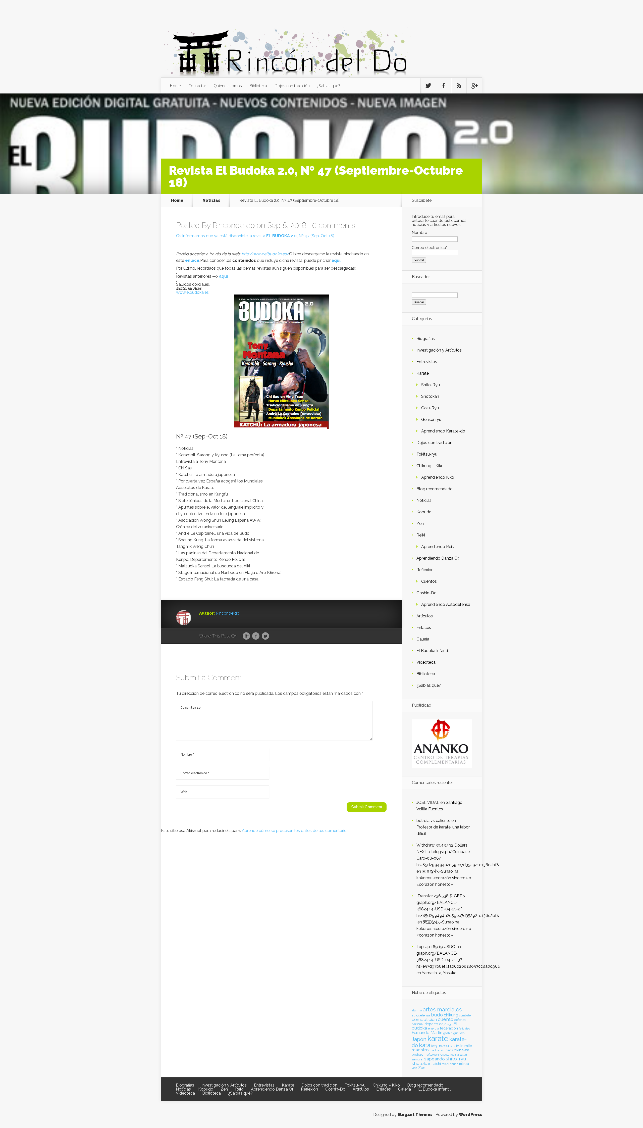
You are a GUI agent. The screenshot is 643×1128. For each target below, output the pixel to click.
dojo (443, 1024)
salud (463, 1054)
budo (437, 1014)
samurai (417, 1059)
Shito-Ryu (430, 384)
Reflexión (425, 569)
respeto (444, 1054)
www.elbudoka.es (192, 292)
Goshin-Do (426, 593)
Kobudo (424, 512)
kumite (466, 1046)
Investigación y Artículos (439, 350)
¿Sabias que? (328, 85)
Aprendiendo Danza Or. (437, 558)
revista (454, 1054)
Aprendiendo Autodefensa (445, 604)
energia (433, 1028)
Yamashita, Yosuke (439, 972)
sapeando (434, 1058)
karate (437, 1038)
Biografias (425, 338)
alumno (417, 1010)
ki (451, 1045)
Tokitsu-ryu (426, 454)
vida (414, 1068)
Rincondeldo (233, 225)
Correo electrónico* (429, 247)
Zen (420, 523)
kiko (456, 1046)
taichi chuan (450, 1064)
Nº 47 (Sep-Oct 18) (316, 235)
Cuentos (429, 581)
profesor (418, 1054)
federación (449, 1028)
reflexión (432, 1054)
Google (246, 636)
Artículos (424, 616)
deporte (431, 1024)
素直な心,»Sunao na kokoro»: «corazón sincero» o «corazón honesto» (443, 878)
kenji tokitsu (440, 1046)
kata (424, 1045)
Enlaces (423, 627)
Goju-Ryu (430, 408)
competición (424, 1019)
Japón (419, 1039)
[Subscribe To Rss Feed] (458, 86)
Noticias (211, 200)
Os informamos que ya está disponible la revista (237, 235)
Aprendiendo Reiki (438, 546)
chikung (451, 1015)
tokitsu (464, 1064)
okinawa (461, 1050)
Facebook (256, 636)
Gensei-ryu (431, 419)
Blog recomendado (434, 488)
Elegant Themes (415, 1114)
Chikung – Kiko (430, 465)
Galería (422, 639)
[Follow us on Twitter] (428, 86)
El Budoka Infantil (432, 650)
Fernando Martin (427, 1032)
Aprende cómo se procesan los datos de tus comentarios (295, 830)
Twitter (265, 636)
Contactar (197, 85)
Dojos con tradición (292, 85)
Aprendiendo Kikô (437, 477)
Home (175, 85)
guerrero (458, 1033)
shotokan (422, 1063)
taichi (437, 1064)
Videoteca (426, 662)
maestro (420, 1049)
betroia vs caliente (433, 820)
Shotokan (430, 396)
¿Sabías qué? (428, 685)
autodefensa (421, 1015)
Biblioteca (258, 85)
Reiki (420, 535)
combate (465, 1015)
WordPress (470, 1114)
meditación (437, 1050)
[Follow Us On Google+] (474, 86)
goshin (447, 1033)
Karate (422, 373)
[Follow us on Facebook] (443, 86)
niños (449, 1050)
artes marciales (442, 1009)
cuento (445, 1019)
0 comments (333, 225)
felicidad (464, 1028)
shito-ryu (456, 1058)
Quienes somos (228, 85)
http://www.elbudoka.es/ (265, 254)
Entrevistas (426, 361)
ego (450, 1024)
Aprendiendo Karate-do (443, 431)
